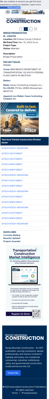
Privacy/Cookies (29, 393)
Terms (15, 393)
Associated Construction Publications (28, 386)
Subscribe (13, 373)
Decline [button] (3, 7)
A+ (30, 29)
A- (22, 29)
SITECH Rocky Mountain (14, 148)
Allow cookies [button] (14, 7)
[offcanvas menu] (35, 28)
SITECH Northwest (12, 164)
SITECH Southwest (12, 153)
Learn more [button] (35, 4)
